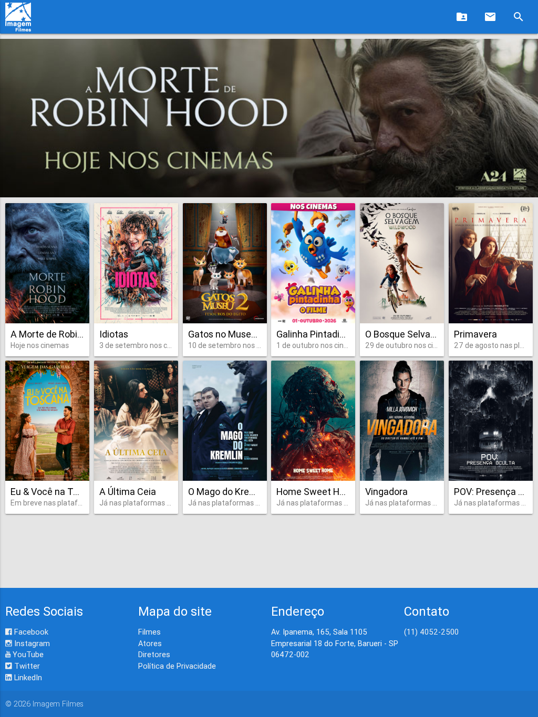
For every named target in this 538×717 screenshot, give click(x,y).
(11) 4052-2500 (431, 632)
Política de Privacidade (177, 666)
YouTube (27, 654)
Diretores (154, 654)
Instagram (31, 643)
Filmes (149, 632)
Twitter (26, 666)
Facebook (30, 632)
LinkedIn (27, 677)
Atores (150, 643)
